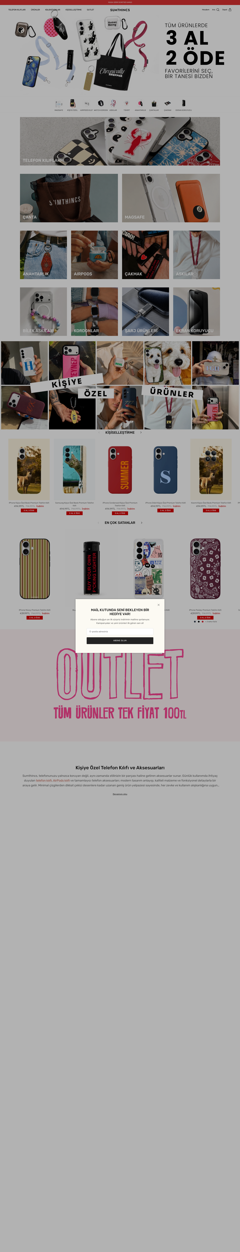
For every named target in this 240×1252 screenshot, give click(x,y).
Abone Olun (120, 640)
